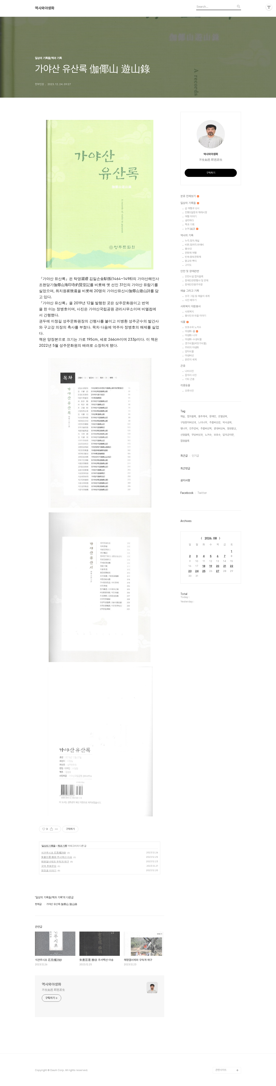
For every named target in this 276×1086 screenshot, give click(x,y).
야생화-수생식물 (193, 339)
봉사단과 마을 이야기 (195, 315)
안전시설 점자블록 (194, 276)
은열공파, (223, 416)
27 (217, 571)
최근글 (184, 455)
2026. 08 (211, 538)
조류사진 (189, 390)
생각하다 (189, 220)
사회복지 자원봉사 (190, 306)
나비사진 (189, 371)
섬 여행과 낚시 (192, 208)
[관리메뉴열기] (269, 7)
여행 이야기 (191, 216)
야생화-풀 (190, 331)
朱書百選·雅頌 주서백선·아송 (56, 857)
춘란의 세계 (191, 359)
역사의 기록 (186, 235)
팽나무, (184, 428)
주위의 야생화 (192, 347)
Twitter (202, 492)
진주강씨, (194, 428)
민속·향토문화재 (193, 256)
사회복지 (189, 311)
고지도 (188, 264)
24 (197, 571)
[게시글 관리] (56, 829)
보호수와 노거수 (193, 327)
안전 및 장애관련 (189, 271)
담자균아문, (228, 434)
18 (203, 565)
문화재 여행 (191, 252)
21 (224, 565)
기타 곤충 (189, 379)
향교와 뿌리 (191, 260)
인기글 (195, 455)
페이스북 (220, 1063)
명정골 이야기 (48, 870)
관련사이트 (220, 1069)
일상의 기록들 (48, 845)
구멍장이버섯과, (188, 422)
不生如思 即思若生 (53, 989)
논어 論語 (190, 228)
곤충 (182, 365)
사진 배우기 (191, 300)
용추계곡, (203, 416)
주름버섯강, (215, 422)
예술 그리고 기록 (189, 290)
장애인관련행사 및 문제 (196, 280)
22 (231, 565)
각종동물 (185, 385)
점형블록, (185, 440)
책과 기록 (62, 845)
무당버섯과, (197, 434)
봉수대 (188, 248)
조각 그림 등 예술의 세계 (197, 296)
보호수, (217, 434)
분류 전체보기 (188, 196)
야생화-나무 (191, 335)
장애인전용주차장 (194, 284)
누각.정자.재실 (192, 240)
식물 (183, 321)
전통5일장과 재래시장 (196, 212)
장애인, (213, 416)
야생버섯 (189, 355)
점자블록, (192, 416)
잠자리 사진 (191, 375)
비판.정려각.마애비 (194, 244)
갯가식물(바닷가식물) (195, 343)
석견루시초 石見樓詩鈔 (53, 852)
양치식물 (189, 351)
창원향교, (232, 428)
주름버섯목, (206, 428)
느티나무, (203, 422)
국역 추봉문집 (48, 865)
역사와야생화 (44, 8)
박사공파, (227, 422)
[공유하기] (51, 829)
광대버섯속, (219, 428)
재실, (182, 416)
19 (210, 565)
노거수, (208, 434)
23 (190, 571)
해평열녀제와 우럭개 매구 (55, 861)
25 (203, 571)
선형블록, (185, 434)
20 (217, 565)
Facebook (186, 492)
